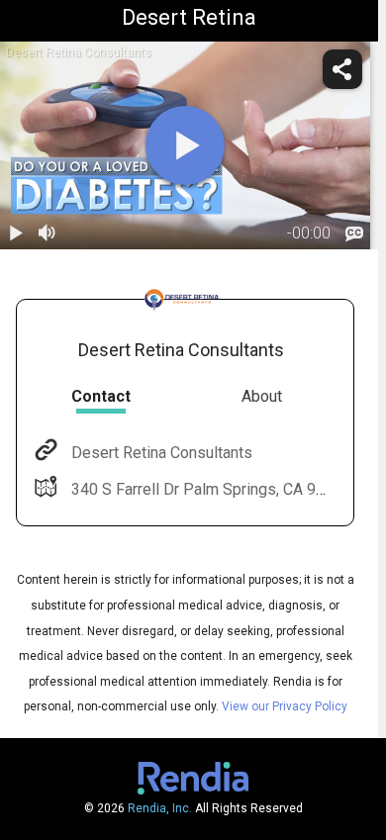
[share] (342, 69)
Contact (101, 396)
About (261, 396)
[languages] (354, 233)
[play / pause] (16, 233)
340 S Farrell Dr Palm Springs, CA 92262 (211, 489)
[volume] (47, 233)
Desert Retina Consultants (161, 452)
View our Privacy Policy (284, 706)
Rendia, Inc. (160, 808)
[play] (185, 145)
